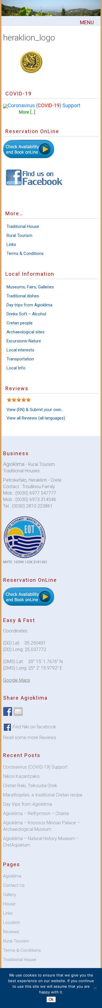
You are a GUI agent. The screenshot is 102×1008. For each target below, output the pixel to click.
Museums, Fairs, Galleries (30, 286)
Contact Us (14, 885)
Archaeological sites (25, 331)
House (9, 903)
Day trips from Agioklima (29, 304)
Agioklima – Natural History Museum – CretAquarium (41, 842)
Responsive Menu (87, 22)
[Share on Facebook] (7, 711)
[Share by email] (18, 711)
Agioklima (12, 876)
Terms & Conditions (25, 253)
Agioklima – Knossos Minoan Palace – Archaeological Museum (41, 826)
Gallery (9, 894)
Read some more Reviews (29, 737)
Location (11, 922)
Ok (51, 999)
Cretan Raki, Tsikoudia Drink (30, 785)
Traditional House (23, 226)
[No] (95, 988)
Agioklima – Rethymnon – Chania (36, 813)
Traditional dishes (23, 295)
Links (11, 244)
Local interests (20, 350)
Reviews (11, 931)
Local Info (16, 368)
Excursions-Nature (24, 341)
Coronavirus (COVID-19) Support (35, 767)
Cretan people (20, 322)
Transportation (20, 359)
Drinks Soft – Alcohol (26, 313)
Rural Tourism (19, 235)
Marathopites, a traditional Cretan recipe (42, 795)
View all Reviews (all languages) (36, 418)
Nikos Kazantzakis (21, 776)
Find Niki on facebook (34, 726)
